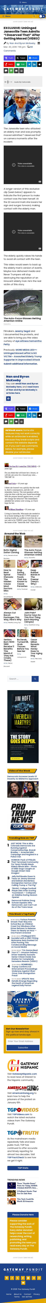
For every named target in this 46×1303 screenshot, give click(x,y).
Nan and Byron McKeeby (17, 378)
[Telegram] (34, 1278)
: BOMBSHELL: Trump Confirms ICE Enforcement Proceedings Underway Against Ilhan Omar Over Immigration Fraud (24, 970)
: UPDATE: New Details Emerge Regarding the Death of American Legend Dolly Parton (24, 982)
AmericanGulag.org (23, 1093)
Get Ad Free (27, 1297)
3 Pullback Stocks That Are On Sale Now (27, 1192)
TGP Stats (23, 1167)
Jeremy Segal (22, 331)
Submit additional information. (21, 363)
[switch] (42, 16)
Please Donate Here (23, 1214)
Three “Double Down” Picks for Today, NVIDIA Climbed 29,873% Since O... (27, 1185)
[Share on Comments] (6, 70)
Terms (17, 1297)
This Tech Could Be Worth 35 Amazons (25, 1200)
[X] (17, 1278)
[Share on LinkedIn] (34, 64)
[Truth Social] (7, 1278)
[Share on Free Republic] (39, 64)
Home (8, 1294)
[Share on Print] (21, 70)
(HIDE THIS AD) (28, 22)
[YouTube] (23, 1283)
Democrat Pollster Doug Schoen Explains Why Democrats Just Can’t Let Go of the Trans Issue (24, 903)
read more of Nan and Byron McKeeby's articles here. (22, 389)
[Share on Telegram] (29, 64)
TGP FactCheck (15, 1157)
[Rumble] (28, 1278)
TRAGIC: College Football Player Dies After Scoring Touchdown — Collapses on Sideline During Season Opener (24, 892)
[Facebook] (23, 1278)
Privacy (37, 1294)
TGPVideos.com (20, 1114)
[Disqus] (23, 492)
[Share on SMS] (11, 70)
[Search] (35, 679)
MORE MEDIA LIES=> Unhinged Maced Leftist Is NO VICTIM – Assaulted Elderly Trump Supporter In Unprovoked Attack (23, 354)
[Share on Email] (16, 70)
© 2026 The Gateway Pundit (23, 1289)
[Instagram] (39, 1278)
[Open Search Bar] (34, 16)
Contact (27, 1294)
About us (17, 1294)
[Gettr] (12, 1278)
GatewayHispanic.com (24, 1073)
